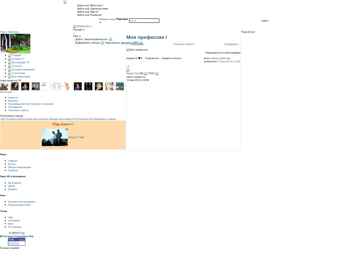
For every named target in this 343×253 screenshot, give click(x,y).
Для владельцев (20, 76)
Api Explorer (14, 182)
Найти (265, 20)
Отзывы (17, 58)
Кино (21, 118)
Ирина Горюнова (220, 58)
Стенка (16, 65)
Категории (6, 91)
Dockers (12, 189)
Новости (13, 97)
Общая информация (19, 167)
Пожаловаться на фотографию (223, 52)
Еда (92, 118)
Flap (2, 31)
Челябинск (12, 118)
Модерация (83, 26)
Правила (13, 170)
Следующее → (232, 44)
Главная (16, 55)
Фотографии (20, 62)
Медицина (100, 118)
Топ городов (14, 226)
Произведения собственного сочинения (30, 103)
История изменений (23, 69)
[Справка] (110, 39)
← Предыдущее (135, 44)
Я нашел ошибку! (9, 247)
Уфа (2, 118)
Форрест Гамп (76, 137)
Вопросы (13, 100)
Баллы (11, 163)
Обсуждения (15, 107)
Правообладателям (19, 204)
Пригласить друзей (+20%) (122, 42)
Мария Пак (132, 73)
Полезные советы (18, 110)
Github (11, 186)
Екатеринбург (41, 118)
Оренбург (83, 118)
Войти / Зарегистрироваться (92, 39)
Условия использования (21, 201)
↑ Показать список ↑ (183, 44)
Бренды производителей (63, 118)
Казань (29, 118)
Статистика (18, 73)
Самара (111, 118)
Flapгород (13, 31)
